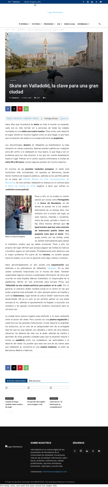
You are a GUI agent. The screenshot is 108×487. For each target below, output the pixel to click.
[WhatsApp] (26, 108)
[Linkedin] (92, 2)
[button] (99, 24)
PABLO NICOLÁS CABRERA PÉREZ (23, 118)
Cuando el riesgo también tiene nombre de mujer (14, 404)
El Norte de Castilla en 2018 (20, 186)
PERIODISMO (48, 24)
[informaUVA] (54, 12)
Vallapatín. (52, 268)
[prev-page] (7, 412)
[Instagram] (88, 2)
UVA (58, 24)
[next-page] (11, 412)
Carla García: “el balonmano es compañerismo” (56, 404)
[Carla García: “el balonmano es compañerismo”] (59, 392)
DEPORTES (21, 29)
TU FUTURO (36, 24)
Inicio (7, 29)
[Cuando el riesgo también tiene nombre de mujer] (15, 392)
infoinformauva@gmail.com (55, 471)
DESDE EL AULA (69, 24)
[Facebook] (83, 2)
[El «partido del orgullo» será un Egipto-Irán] (37, 392)
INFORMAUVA (82, 24)
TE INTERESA (23, 24)
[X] (96, 2)
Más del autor (35, 381)
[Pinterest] (20, 108)
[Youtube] (101, 2)
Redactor (15, 98)
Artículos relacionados (16, 381)
